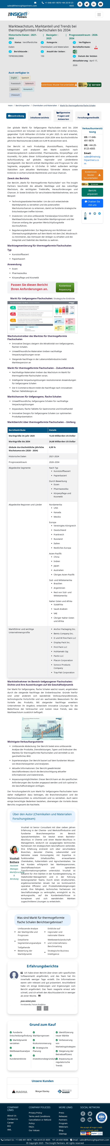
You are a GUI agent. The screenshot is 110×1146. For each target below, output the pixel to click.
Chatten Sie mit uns (93, 203)
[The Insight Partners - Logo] (19, 14)
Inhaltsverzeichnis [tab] (39, 117)
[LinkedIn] (93, 4)
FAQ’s (31, 1126)
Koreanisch (27, 89)
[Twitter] (86, 4)
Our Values (34, 1130)
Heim (10, 105)
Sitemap (63, 1133)
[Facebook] (79, 4)
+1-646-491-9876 (52, 2)
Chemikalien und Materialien (45, 105)
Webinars (63, 1126)
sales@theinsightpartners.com (92, 160)
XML (9, 1129)
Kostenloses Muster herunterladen (57, 84)
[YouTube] (100, 4)
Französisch (15, 83)
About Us (11, 1115)
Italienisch (29, 83)
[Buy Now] (89, 84)
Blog (61, 1130)
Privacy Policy (35, 1112)
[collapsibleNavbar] (99, 14)
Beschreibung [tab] (17, 115)
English (14, 78)
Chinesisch (15, 95)
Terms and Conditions (39, 1116)
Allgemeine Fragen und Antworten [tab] (63, 116)
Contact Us (12, 1119)
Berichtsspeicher (23, 105)
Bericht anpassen (92, 192)
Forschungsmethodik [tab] (88, 117)
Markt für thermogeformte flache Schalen (78, 105)
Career (10, 1122)
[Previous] (36, 1008)
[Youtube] (90, 1121)
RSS (9, 1126)
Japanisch (15, 89)
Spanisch (25, 78)
